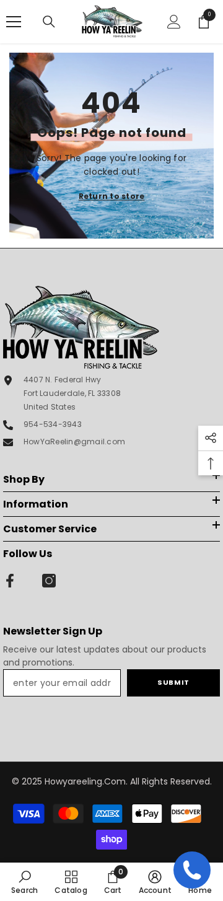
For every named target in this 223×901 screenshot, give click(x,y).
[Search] (49, 21)
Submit (173, 682)
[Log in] (174, 22)
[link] (24, 882)
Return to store (112, 196)
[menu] (13, 21)
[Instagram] (49, 581)
